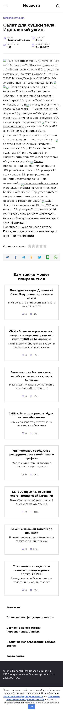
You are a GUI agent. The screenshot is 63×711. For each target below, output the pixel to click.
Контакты (13, 607)
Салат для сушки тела (24, 87)
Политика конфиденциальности (30, 617)
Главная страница (13, 18)
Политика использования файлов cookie (30, 643)
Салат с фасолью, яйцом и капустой (27, 144)
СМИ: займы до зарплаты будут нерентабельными (32, 415)
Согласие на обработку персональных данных (23, 629)
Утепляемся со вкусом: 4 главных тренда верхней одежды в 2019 (31, 570)
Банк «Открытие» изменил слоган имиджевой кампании (31, 493)
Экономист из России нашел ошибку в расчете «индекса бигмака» (31, 376)
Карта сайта (15, 656)
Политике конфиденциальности (23, 696)
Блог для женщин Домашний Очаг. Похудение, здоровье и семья (31, 294)
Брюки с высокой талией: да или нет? (31, 531)
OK (31, 706)
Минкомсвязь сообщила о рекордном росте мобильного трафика (31, 454)
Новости (31, 5)
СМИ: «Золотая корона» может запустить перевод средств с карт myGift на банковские (31, 335)
